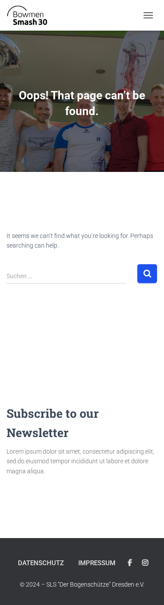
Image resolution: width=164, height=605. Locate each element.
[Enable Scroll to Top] (147, 587)
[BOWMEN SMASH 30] (30, 15)
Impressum (96, 563)
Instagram (145, 563)
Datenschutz (41, 563)
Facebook (129, 563)
